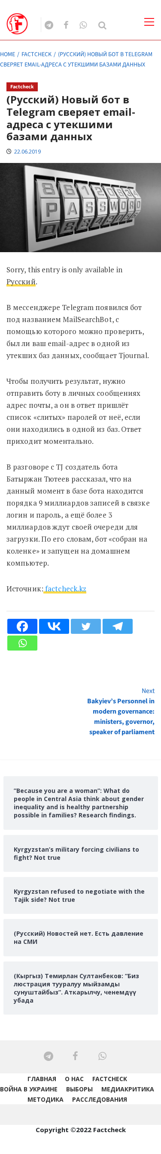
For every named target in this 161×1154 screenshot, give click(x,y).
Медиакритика (127, 1089)
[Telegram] (118, 626)
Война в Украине (29, 1089)
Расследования (99, 1099)
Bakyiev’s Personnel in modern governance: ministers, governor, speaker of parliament (121, 711)
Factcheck (22, 86)
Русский (21, 281)
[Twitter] (86, 626)
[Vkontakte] (54, 626)
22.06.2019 (27, 151)
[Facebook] (22, 626)
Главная (41, 1079)
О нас (74, 1079)
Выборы (79, 1089)
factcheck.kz (64, 589)
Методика (45, 1099)
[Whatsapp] (22, 643)
